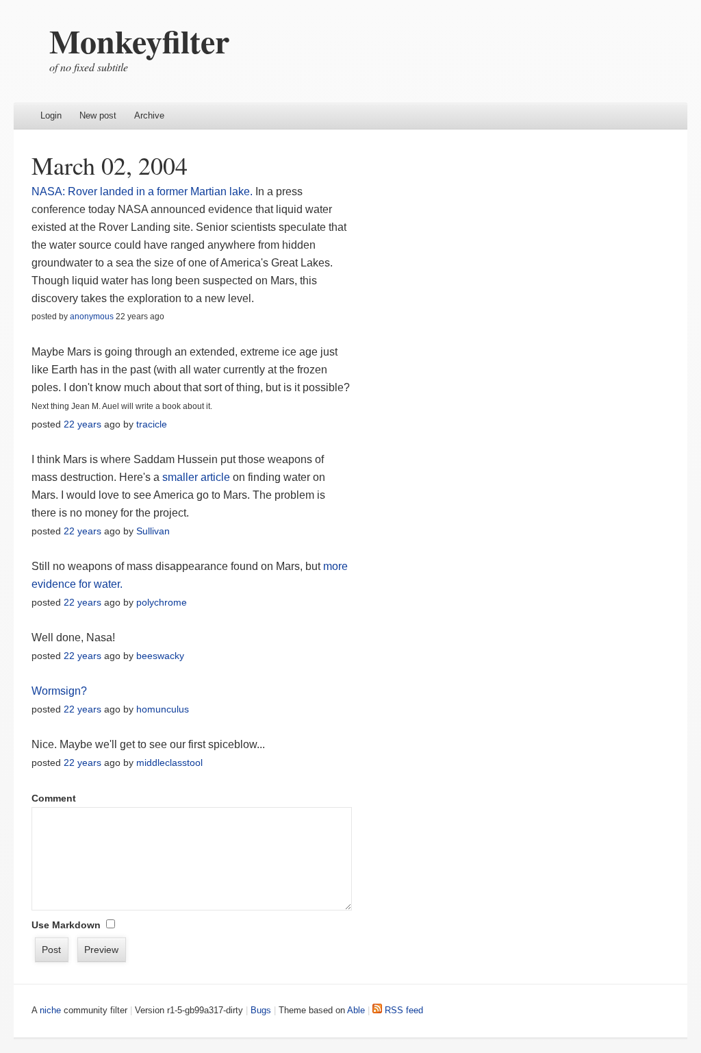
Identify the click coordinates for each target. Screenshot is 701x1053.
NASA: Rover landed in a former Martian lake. (142, 191)
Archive (149, 115)
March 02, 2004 (109, 165)
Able (356, 1010)
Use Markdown (66, 924)
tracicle (151, 424)
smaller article (196, 477)
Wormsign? (59, 691)
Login (51, 115)
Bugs (261, 1010)
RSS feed (402, 1010)
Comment (53, 798)
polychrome (161, 602)
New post (97, 115)
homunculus (162, 709)
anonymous (92, 316)
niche (50, 1010)
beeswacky (160, 655)
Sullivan (153, 530)
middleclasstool (169, 762)
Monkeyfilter (139, 40)
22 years (82, 424)
